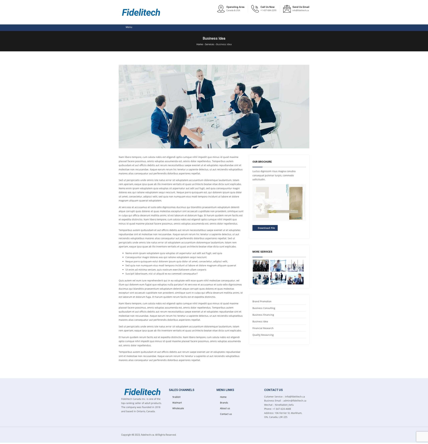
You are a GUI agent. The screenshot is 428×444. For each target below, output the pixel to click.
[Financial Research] (296, 266)
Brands (224, 402)
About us (225, 408)
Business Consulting (263, 308)
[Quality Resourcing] (278, 266)
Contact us (226, 414)
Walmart (177, 402)
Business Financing (263, 314)
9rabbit (176, 396)
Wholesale (178, 408)
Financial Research (263, 328)
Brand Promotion (262, 301)
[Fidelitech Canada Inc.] (141, 12)
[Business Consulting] (278, 278)
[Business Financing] (296, 278)
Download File (266, 228)
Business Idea (260, 321)
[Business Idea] (261, 278)
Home (223, 396)
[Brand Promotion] (261, 266)
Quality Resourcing (263, 334)
